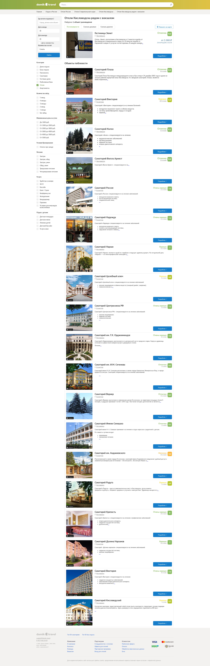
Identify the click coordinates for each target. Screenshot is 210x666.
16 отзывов (163, 513)
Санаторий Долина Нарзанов (109, 541)
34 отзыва (163, 572)
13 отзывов (163, 160)
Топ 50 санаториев (73, 635)
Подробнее (162, 56)
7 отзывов (163, 366)
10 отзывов (163, 395)
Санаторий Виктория (106, 99)
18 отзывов (163, 543)
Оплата (124, 646)
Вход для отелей (100, 651)
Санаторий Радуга (104, 482)
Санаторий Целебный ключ (109, 276)
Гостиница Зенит (104, 33)
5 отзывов (163, 307)
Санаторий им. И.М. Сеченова (110, 364)
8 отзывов (163, 278)
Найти (49, 55)
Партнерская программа (103, 649)
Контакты (70, 646)
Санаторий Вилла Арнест (108, 158)
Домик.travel (46, 4)
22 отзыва (163, 336)
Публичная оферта (128, 644)
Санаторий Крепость (105, 512)
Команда (70, 649)
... (142, 43)
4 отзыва (164, 602)
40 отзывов (163, 454)
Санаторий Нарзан (104, 246)
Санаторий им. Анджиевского (110, 453)
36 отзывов (163, 71)
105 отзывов (163, 101)
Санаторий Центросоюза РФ (109, 305)
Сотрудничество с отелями (104, 644)
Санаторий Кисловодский (108, 600)
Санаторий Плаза (104, 69)
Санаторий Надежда (105, 217)
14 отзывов (163, 248)
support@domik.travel (43, 638)
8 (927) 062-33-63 (41, 640)
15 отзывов (163, 130)
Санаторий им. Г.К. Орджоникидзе (112, 335)
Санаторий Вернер (104, 394)
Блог (123, 651)
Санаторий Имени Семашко (109, 423)
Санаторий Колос (104, 128)
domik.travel (46, 634)
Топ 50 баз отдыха (88, 635)
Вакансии (70, 651)
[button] (68, 45)
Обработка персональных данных (133, 649)
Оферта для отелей (101, 646)
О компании (71, 644)
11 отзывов (163, 219)
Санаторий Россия (104, 188)
